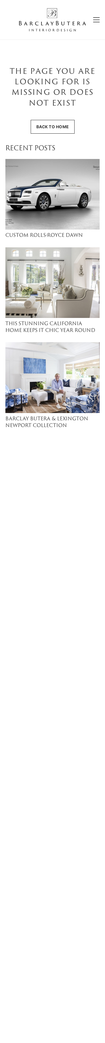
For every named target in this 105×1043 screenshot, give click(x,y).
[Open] (96, 20)
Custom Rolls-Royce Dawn (44, 235)
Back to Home (52, 126)
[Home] (52, 20)
